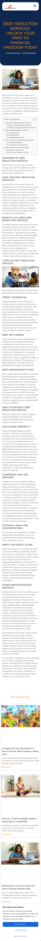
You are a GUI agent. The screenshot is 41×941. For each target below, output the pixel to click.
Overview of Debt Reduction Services (18, 123)
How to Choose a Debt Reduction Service (19, 140)
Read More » (7, 767)
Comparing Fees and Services (18, 145)
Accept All (20, 924)
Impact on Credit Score (16, 150)
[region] (20, 922)
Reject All (20, 936)
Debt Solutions (30, 53)
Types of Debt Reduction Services (16, 130)
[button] (35, 6)
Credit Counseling (14, 133)
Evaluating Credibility (15, 142)
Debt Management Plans (16, 137)
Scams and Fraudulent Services (19, 152)
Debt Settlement (14, 135)
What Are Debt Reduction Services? (20, 125)
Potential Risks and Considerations (17, 147)
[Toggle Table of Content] (33, 119)
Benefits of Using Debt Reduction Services (22, 127)
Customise (20, 930)
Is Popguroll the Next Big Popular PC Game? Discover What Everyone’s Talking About (20, 751)
